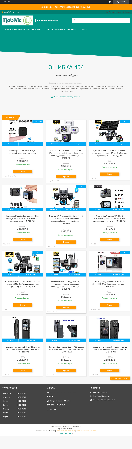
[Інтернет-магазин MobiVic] (17, 20)
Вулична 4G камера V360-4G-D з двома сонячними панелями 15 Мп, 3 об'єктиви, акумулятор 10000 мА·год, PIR (109, 153)
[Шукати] (127, 20)
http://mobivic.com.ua (101, 396)
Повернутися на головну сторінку (66, 97)
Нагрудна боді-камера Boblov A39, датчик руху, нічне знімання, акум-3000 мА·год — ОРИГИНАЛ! (66, 349)
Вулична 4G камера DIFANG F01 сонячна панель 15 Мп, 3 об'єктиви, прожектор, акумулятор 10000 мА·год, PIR (22, 284)
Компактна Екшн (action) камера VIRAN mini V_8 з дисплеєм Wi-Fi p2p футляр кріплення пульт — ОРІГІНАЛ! (22, 218)
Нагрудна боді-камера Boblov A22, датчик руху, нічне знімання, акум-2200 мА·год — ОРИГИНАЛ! (22, 349)
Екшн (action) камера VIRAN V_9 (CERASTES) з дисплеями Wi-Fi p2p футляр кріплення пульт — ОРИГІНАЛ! (109, 218)
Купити (22, 172)
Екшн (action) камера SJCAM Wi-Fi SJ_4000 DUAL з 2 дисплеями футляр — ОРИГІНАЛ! (109, 284)
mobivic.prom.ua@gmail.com (104, 400)
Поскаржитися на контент (65, 431)
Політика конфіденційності (86, 431)
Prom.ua (78, 426)
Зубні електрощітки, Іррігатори (61, 29)
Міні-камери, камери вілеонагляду (22, 29)
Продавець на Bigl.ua (66, 428)
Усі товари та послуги (119, 378)
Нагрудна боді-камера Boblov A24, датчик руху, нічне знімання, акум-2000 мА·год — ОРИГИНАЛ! (109, 349)
